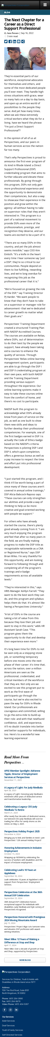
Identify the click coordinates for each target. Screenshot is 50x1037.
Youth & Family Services (12, 1030)
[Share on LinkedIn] (14, 41)
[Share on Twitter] (6, 41)
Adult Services (8, 1021)
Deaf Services (8, 1025)
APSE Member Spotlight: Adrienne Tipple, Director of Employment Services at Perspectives (22, 774)
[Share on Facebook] (10, 41)
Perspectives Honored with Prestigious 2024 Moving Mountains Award (24, 918)
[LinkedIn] (16, 1009)
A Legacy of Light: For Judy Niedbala (23, 787)
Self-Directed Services (12, 1035)
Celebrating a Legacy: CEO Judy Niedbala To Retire (20, 808)
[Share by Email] (18, 41)
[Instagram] (10, 1009)
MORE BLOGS (25, 960)
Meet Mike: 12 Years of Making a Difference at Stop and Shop (21, 941)
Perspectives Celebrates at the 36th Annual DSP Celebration (23, 893)
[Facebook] (4, 1009)
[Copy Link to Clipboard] (23, 41)
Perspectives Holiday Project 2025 (22, 831)
